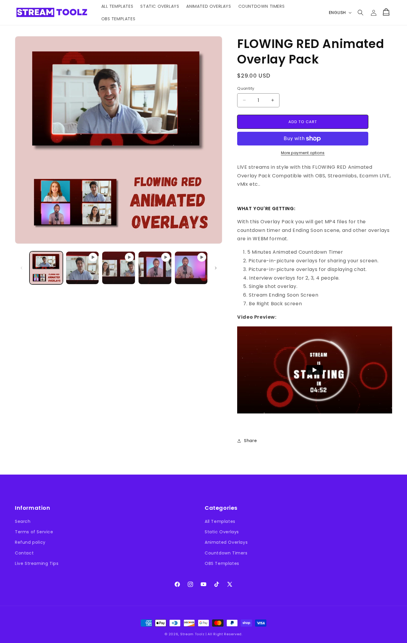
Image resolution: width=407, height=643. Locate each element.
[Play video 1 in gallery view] (82, 268)
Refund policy (30, 542)
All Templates (220, 521)
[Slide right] (215, 268)
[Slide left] (21, 268)
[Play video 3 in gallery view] (155, 268)
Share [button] (250, 441)
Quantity (245, 88)
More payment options (303, 152)
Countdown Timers (226, 553)
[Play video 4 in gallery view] (191, 268)
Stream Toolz (192, 634)
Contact (24, 553)
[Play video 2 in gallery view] (118, 268)
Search (23, 521)
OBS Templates (222, 563)
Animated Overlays (226, 542)
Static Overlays (222, 532)
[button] (360, 12)
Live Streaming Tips (36, 563)
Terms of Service (34, 532)
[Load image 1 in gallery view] (46, 268)
